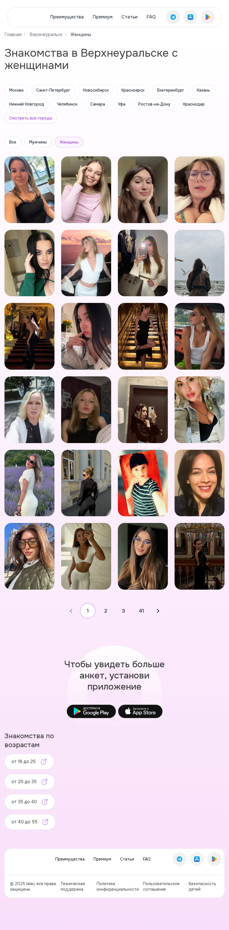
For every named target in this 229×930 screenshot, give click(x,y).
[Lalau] (27, 17)
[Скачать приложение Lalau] (173, 17)
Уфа (121, 104)
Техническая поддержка (73, 886)
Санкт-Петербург (53, 90)
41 (141, 611)
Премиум (103, 17)
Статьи (129, 17)
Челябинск (67, 104)
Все (12, 142)
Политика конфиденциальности (118, 886)
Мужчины (38, 142)
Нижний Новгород (26, 104)
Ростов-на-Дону (154, 104)
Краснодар (194, 104)
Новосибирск (96, 90)
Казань (203, 90)
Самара (97, 104)
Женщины (69, 142)
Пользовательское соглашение (161, 886)
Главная (13, 34)
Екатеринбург (170, 90)
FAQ (151, 17)
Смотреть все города (30, 118)
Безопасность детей (202, 886)
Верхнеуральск (46, 34)
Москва (16, 90)
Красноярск (132, 90)
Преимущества (67, 17)
